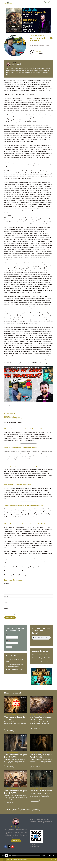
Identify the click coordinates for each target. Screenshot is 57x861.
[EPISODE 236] (15, 704)
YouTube (32, 575)
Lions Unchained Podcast (37, 35)
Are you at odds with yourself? (19, 859)
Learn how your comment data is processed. (36, 620)
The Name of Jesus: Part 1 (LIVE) (40, 654)
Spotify (26, 575)
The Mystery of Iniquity (41, 790)
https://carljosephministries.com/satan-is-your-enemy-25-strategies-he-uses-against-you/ (27, 359)
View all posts (16, 840)
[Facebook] (5, 846)
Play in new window (9, 571)
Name (6, 596)
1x (53, 855)
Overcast (21, 575)
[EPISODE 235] (41, 704)
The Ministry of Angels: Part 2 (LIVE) (41, 755)
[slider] (26, 855)
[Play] (6, 855)
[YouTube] (12, 846)
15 (2, 855)
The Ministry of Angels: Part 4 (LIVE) (41, 658)
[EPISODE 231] (41, 778)
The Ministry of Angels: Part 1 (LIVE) (15, 791)
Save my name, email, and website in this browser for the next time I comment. (21, 614)
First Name (9, 635)
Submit (9, 647)
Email (6, 602)
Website (6, 608)
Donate (47, 2)
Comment (6, 583)
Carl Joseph (34, 45)
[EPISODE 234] (15, 742)
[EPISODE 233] (41, 742)
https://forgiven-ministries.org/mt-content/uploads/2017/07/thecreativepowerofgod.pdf (27, 363)
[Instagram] (9, 846)
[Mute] (49, 855)
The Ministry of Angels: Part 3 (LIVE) (41, 661)
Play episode (10, 730)
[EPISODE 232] (15, 778)
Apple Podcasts (14, 575)
